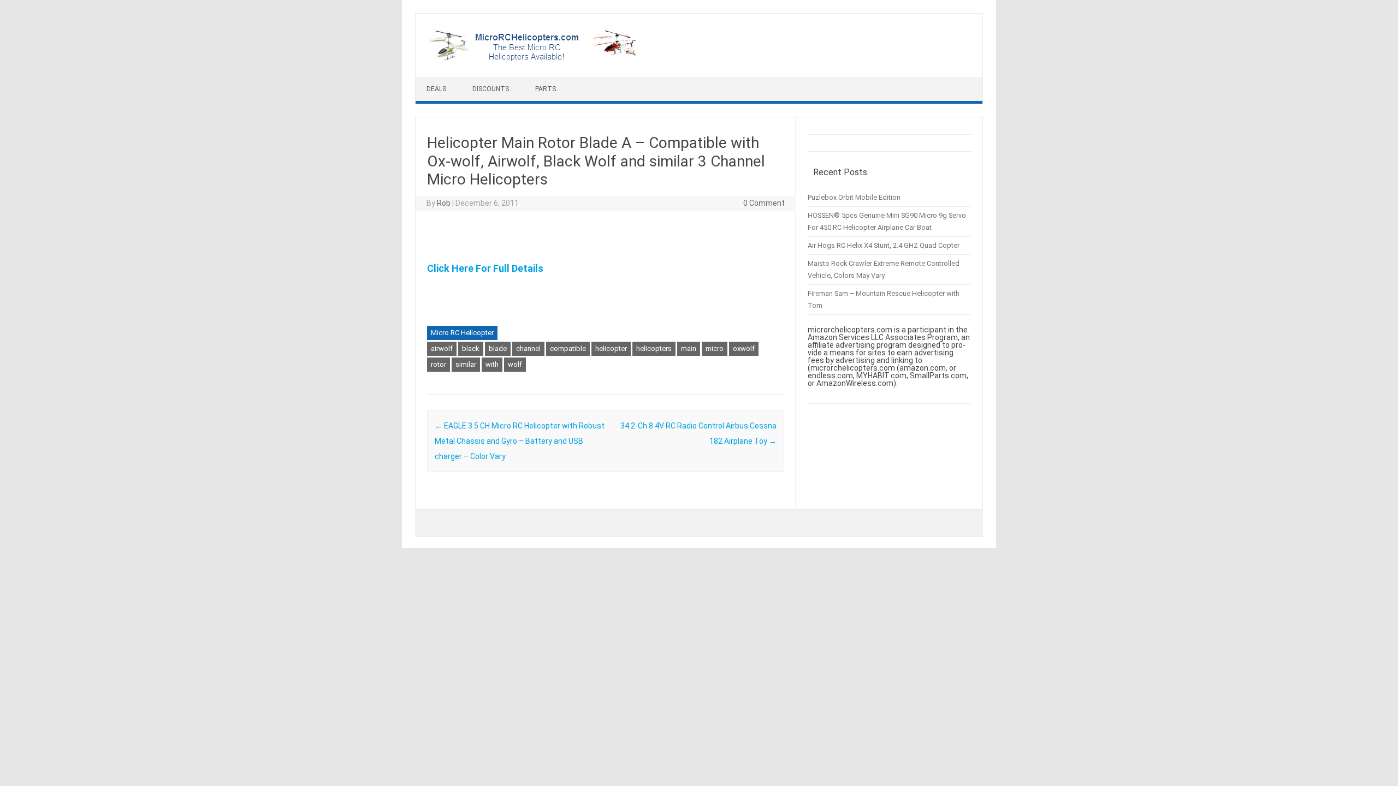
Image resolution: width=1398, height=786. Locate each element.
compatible (568, 348)
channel (528, 348)
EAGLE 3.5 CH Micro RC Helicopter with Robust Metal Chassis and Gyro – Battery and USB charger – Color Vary (520, 441)
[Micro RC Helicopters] (533, 58)
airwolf (442, 348)
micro (715, 348)
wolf (515, 364)
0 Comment (764, 203)
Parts (545, 89)
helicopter (611, 348)
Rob (444, 203)
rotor (438, 364)
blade (498, 348)
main (688, 348)
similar (465, 364)
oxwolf (744, 348)
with (492, 364)
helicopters (654, 348)
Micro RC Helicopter (462, 333)
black (470, 348)
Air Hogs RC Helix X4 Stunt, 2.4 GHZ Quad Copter (883, 245)
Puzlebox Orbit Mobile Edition (854, 197)
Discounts (490, 89)
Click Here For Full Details (485, 268)
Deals (436, 89)
